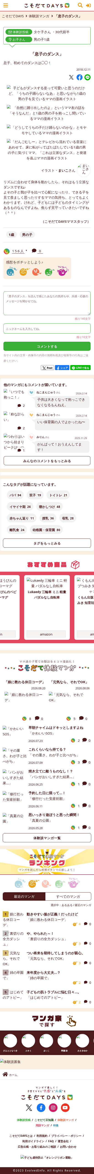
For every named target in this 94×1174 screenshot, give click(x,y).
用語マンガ (42, 1125)
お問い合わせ (68, 1147)
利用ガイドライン (33, 1141)
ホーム (13, 1075)
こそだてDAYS (13, 16)
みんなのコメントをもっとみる (47, 461)
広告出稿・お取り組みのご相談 (37, 1147)
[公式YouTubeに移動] (65, 1107)
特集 (56, 1125)
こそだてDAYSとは (21, 1136)
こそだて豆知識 (44, 1120)
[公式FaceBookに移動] (41, 1107)
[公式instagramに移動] (53, 1107)
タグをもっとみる (47, 543)
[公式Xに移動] (29, 1107)
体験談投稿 (24, 1120)
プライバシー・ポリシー (66, 1136)
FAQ (51, 1141)
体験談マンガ (39, 16)
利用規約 (42, 1136)
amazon (46, 634)
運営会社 (63, 1141)
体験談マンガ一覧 (47, 838)
